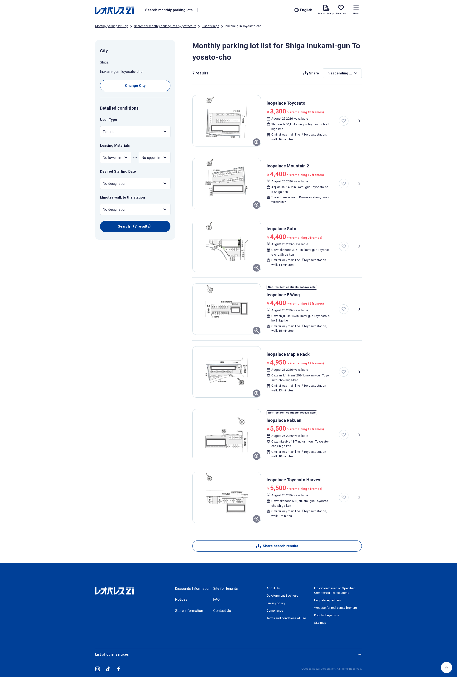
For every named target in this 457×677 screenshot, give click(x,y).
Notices (181, 599)
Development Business (282, 595)
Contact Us (222, 611)
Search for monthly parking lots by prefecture (165, 26)
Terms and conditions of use (286, 618)
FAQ (216, 599)
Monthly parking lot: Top (111, 26)
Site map (320, 622)
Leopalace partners (327, 600)
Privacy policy (276, 603)
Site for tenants (225, 588)
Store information (189, 611)
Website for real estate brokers (335, 607)
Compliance (275, 610)
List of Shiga (210, 26)
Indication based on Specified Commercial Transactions (334, 590)
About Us (273, 588)
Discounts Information (192, 588)
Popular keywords (326, 615)
